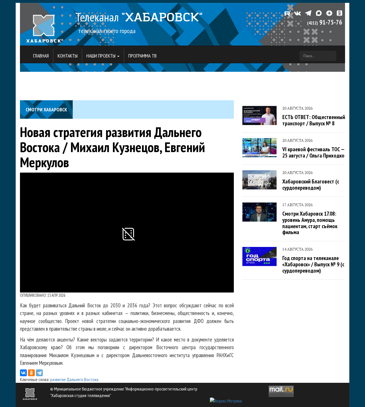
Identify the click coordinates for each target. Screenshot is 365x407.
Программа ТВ (142, 55)
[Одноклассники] (31, 372)
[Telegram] (39, 372)
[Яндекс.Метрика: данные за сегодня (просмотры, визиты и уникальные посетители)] (226, 401)
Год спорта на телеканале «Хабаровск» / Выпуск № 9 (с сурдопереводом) (313, 264)
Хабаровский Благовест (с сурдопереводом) (310, 184)
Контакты (68, 55)
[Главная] (43, 26)
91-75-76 (324, 22)
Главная (41, 55)
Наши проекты (101, 55)
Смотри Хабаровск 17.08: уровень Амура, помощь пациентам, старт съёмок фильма (309, 223)
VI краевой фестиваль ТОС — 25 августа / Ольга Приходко (313, 152)
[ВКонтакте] (23, 372)
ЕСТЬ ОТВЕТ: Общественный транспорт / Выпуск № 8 (313, 120)
